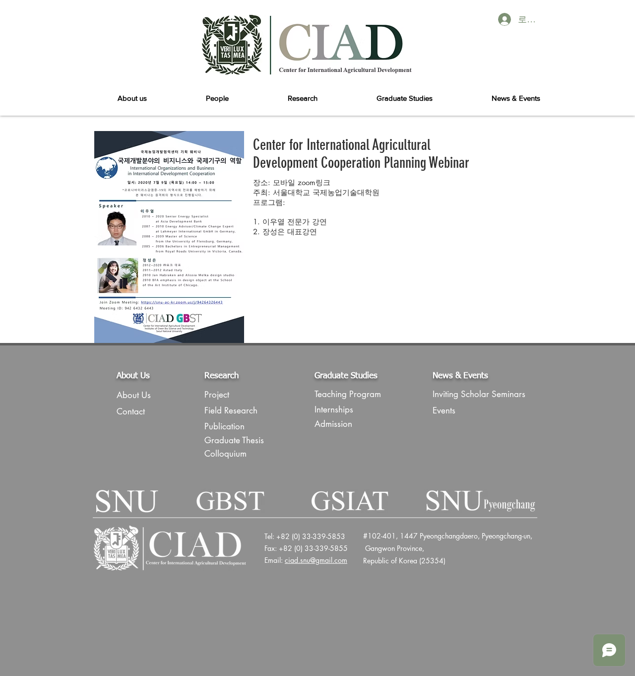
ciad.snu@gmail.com (316, 560)
